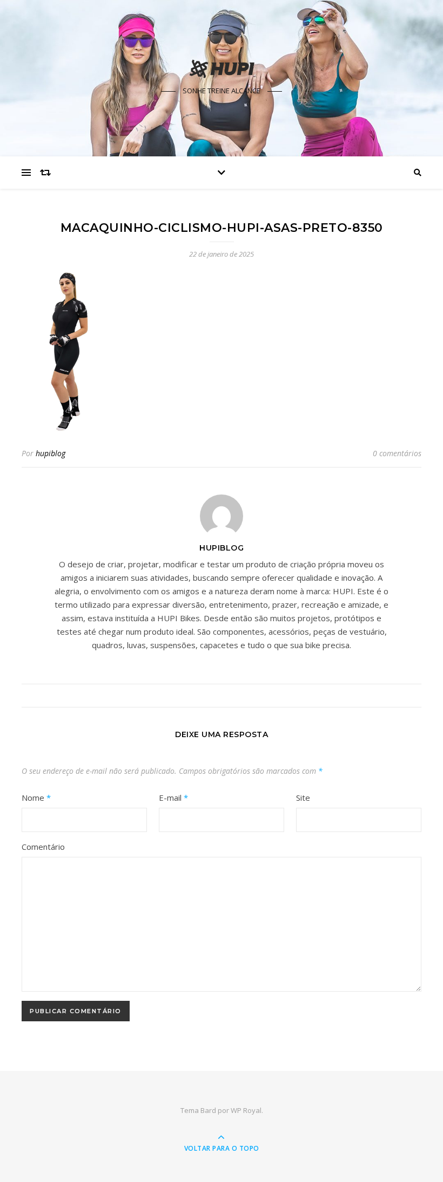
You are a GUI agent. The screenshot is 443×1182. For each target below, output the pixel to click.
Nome (36, 797)
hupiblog (50, 453)
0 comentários (397, 453)
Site (303, 797)
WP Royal (246, 1110)
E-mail (173, 797)
